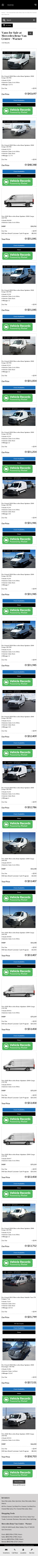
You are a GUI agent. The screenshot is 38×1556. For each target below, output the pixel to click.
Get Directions (7, 1529)
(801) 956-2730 (11, 1534)
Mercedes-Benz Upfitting (27, 1519)
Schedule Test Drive (20, 1517)
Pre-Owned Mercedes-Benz (23, 1509)
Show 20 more (19, 1482)
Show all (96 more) (19, 1485)
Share (19, 105)
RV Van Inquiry (19, 1323)
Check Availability (19, 100)
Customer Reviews (12, 1519)
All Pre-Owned (6, 1506)
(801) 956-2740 (12, 1539)
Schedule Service (7, 1517)
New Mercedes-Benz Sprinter (11, 1501)
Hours (20, 1534)
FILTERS (8, 25)
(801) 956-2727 (12, 1542)
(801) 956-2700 (11, 1537)
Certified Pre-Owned (19, 1506)
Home (3, 12)
